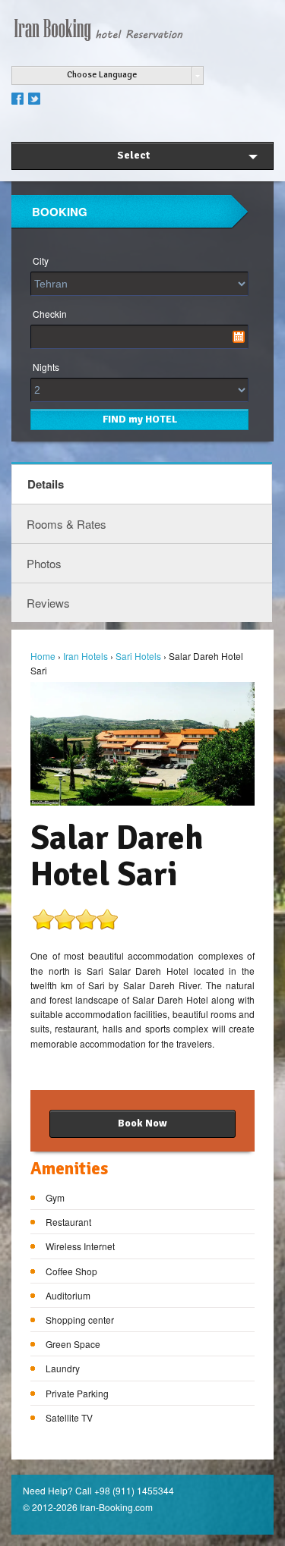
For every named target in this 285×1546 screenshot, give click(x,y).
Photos (44, 563)
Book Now (142, 1123)
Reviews (48, 603)
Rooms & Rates (66, 524)
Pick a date (239, 337)
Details (45, 484)
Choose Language (102, 74)
